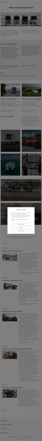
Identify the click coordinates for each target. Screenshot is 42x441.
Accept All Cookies (21, 224)
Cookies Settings (21, 230)
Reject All (21, 227)
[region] (21, 220)
